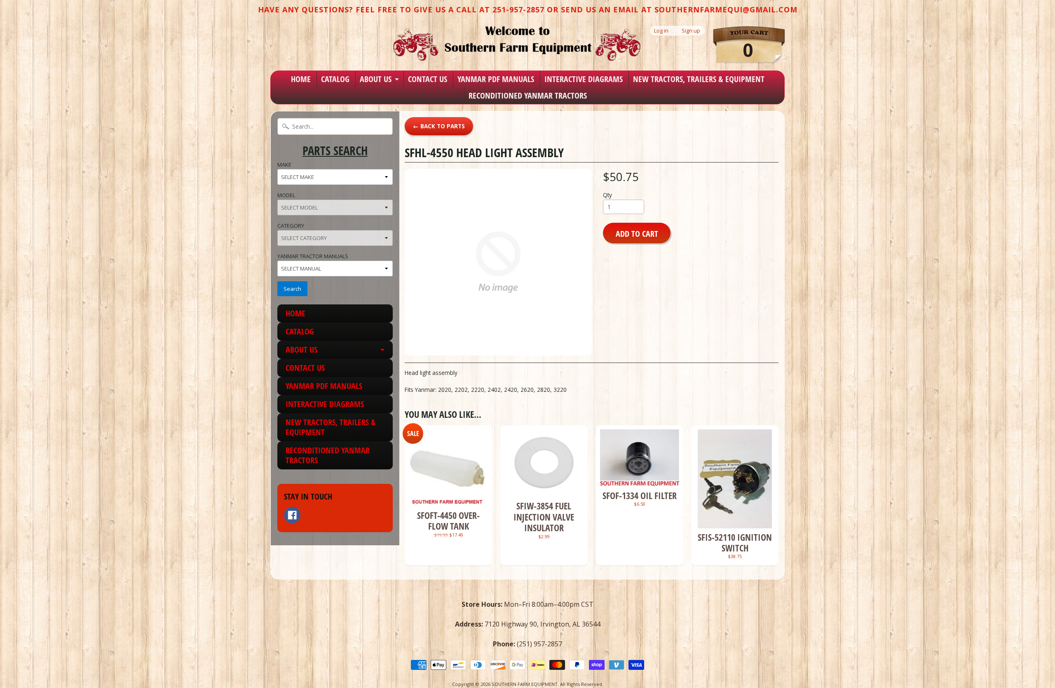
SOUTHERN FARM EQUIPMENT (525, 684)
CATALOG (335, 79)
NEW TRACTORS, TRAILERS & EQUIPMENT (698, 79)
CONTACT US (427, 79)
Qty (607, 195)
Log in (661, 30)
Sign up (691, 30)
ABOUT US (376, 79)
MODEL (286, 195)
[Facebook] (292, 515)
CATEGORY (290, 225)
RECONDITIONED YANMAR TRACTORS (528, 95)
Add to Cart (637, 233)
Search (292, 288)
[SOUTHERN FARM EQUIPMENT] (516, 43)
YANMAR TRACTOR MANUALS (312, 256)
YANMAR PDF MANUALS (495, 79)
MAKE (284, 164)
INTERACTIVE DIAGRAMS (583, 79)
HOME (301, 79)
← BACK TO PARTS (439, 126)
